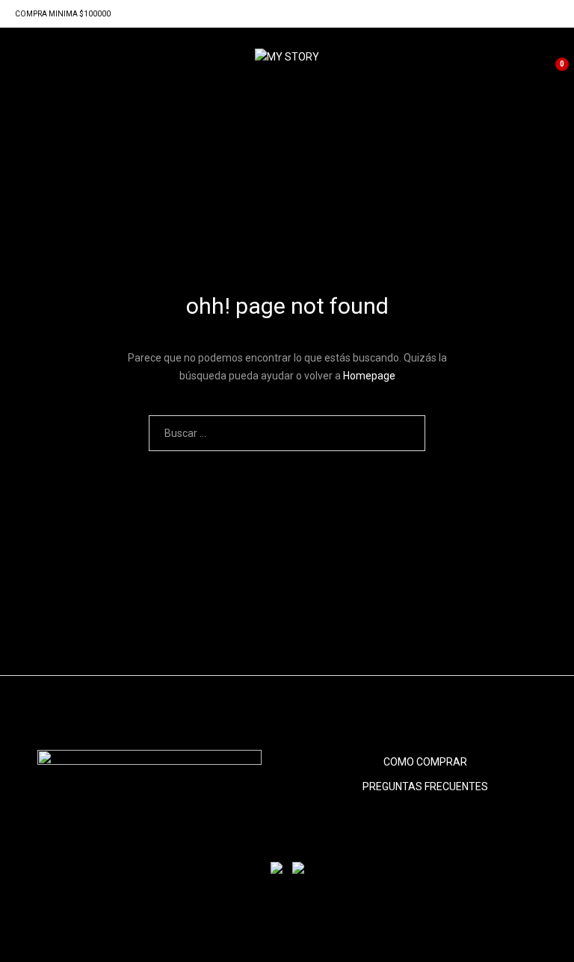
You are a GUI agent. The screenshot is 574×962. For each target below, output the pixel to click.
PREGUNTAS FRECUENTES (425, 786)
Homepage (369, 376)
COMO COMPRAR (425, 762)
